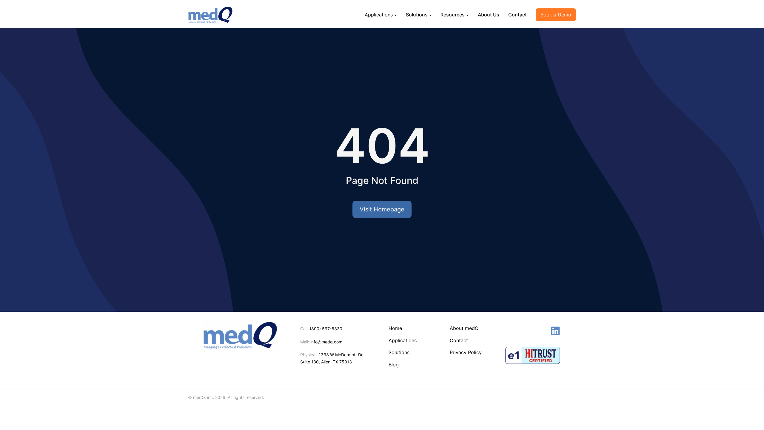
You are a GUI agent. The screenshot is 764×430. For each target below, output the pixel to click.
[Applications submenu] (395, 14)
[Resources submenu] (467, 14)
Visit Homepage (382, 209)
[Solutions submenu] (430, 14)
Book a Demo (555, 15)
